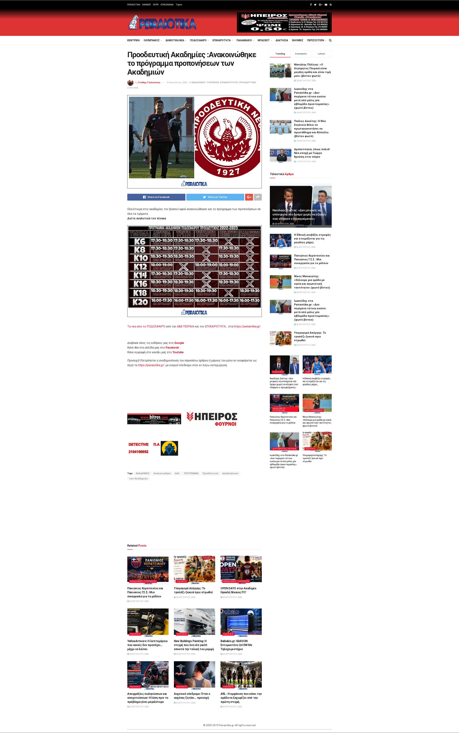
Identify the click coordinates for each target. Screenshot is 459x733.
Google (179, 343)
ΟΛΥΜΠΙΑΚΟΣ (152, 40)
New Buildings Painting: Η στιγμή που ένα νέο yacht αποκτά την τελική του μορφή (194, 645)
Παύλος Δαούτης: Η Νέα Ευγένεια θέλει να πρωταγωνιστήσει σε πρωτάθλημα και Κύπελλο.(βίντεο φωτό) (311, 128)
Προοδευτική (210, 473)
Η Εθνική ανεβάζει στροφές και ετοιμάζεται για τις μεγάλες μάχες (312, 238)
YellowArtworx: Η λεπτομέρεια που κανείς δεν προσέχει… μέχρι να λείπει (147, 645)
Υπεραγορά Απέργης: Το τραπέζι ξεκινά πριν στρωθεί (310, 336)
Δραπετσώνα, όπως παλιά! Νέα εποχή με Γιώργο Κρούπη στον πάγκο (312, 153)
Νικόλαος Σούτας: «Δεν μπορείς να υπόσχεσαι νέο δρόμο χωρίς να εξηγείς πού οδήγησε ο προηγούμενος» (299, 214)
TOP (308, 372)
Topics (179, 4)
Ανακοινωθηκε (162, 473)
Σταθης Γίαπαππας (149, 82)
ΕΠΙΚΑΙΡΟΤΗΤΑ (221, 40)
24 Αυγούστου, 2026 (139, 601)
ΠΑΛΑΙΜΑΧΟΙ (244, 40)
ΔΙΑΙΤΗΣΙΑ (282, 40)
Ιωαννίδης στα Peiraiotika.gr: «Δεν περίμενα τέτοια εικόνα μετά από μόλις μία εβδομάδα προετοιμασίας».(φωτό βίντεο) (284, 461)
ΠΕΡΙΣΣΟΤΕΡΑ (315, 40)
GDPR (155, 4)
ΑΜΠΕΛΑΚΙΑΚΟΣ (314, 410)
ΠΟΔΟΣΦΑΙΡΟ (198, 40)
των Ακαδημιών (138, 478)
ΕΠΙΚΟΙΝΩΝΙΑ (167, 4)
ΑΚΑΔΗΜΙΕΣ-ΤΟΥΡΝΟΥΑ (205, 82)
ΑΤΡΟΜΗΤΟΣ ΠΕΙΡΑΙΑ (284, 449)
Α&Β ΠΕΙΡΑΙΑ (185, 326)
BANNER (146, 4)
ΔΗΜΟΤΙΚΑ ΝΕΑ (174, 40)
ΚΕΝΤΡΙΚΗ (133, 40)
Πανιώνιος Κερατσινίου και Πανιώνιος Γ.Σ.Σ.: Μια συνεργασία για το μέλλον (145, 592)
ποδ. (177, 473)
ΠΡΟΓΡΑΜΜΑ (191, 473)
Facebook (172, 347)
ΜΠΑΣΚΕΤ (264, 40)
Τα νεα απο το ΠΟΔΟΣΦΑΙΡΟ (146, 326)
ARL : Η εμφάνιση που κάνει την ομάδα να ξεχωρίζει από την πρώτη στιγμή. (241, 698)
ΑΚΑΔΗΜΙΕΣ (143, 473)
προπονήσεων (230, 473)
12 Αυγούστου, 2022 (176, 82)
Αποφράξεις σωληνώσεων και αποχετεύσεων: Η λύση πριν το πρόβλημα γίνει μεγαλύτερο (147, 698)
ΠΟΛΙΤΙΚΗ (278, 372)
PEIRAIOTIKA (133, 4)
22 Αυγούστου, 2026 (185, 654)
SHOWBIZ (297, 40)
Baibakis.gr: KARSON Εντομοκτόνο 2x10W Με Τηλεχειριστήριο (236, 645)
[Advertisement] (194, 512)
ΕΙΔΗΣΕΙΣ (182, 581)
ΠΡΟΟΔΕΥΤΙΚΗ (247, 82)
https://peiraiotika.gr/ (247, 326)
